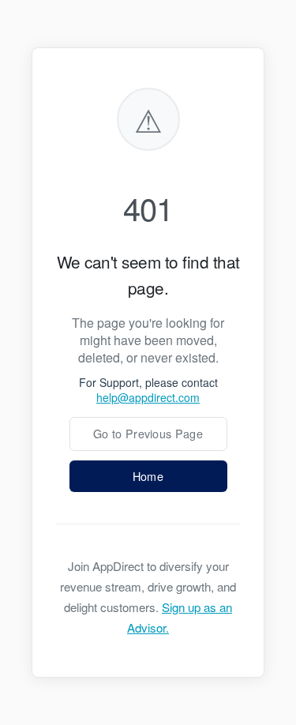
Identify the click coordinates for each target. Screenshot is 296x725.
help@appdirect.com (148, 397)
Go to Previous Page (148, 433)
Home (148, 476)
